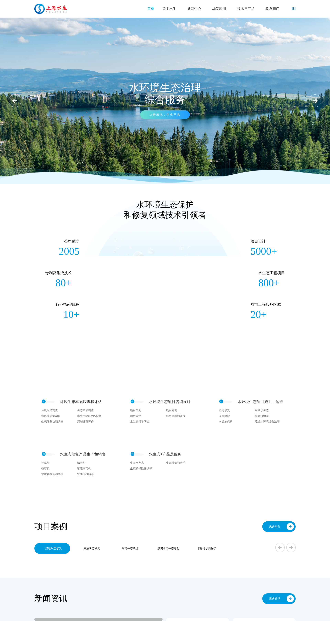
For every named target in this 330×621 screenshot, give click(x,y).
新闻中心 (194, 8)
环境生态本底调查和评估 (81, 402)
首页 (150, 8)
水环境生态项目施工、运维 (260, 402)
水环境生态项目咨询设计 (170, 402)
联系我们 (272, 8)
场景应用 (219, 8)
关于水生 (169, 8)
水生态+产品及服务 (165, 454)
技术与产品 (245, 8)
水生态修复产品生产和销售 (83, 454)
